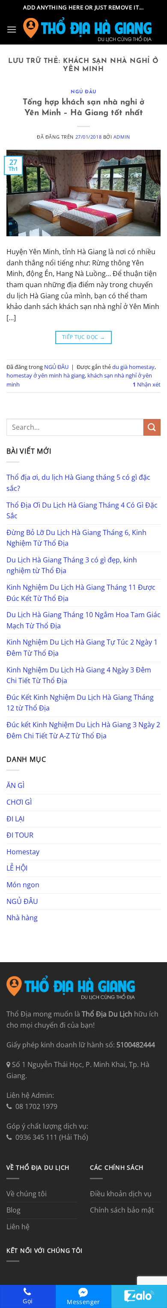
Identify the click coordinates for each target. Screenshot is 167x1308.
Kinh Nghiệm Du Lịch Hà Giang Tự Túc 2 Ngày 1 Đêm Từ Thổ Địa (82, 647)
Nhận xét (147, 384)
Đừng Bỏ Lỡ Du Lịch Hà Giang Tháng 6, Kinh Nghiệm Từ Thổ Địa (76, 538)
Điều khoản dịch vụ (121, 1193)
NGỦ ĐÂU (83, 92)
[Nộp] (152, 427)
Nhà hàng (22, 917)
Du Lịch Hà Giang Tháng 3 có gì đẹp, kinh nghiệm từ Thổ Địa (71, 565)
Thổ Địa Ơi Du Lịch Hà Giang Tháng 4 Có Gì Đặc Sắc (82, 510)
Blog (13, 1210)
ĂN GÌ (15, 785)
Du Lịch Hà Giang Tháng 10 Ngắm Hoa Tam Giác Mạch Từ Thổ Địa (83, 620)
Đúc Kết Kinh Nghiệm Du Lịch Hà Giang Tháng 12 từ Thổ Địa (80, 703)
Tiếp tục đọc (83, 337)
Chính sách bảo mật (122, 1210)
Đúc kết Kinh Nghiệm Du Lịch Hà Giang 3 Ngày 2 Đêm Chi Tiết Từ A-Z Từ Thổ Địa (83, 730)
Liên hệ (18, 1226)
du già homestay (133, 367)
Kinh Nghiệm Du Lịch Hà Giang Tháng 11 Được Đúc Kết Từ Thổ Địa (80, 593)
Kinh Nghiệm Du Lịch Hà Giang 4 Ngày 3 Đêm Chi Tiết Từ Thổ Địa (78, 675)
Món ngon (22, 884)
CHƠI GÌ (19, 802)
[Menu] (11, 29)
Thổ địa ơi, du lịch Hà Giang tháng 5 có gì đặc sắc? (78, 483)
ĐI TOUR (19, 835)
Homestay (22, 851)
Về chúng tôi (26, 1193)
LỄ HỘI (16, 868)
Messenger (83, 1302)
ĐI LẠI (15, 818)
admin (121, 137)
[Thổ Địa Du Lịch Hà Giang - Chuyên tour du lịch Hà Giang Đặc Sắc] (87, 29)
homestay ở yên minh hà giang (45, 375)
